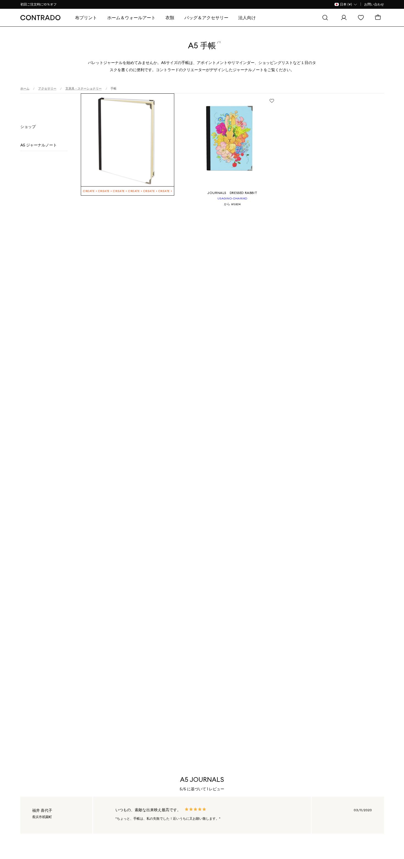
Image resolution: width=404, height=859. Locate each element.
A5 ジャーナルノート (38, 145)
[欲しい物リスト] (362, 17)
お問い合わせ (374, 4)
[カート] (379, 17)
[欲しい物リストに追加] (272, 100)
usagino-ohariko (232, 198)
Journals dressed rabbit (232, 193)
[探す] (326, 17)
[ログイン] (345, 17)
